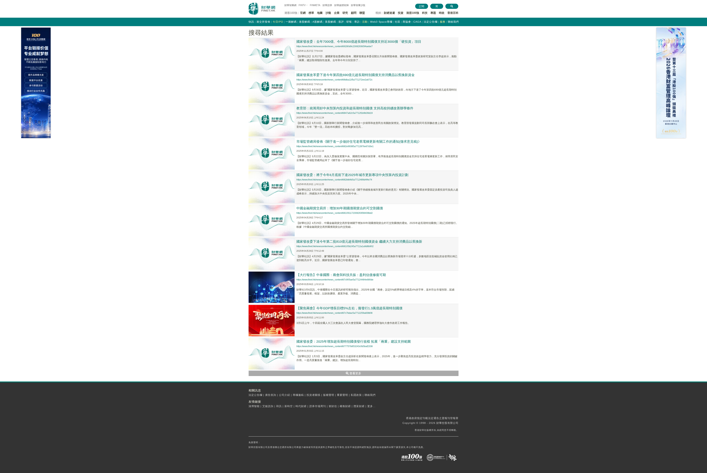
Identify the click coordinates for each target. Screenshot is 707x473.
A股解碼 (317, 21)
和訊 (279, 406)
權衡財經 (345, 406)
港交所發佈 (263, 21)
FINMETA (315, 5)
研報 (349, 21)
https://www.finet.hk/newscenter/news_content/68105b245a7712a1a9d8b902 (335, 246)
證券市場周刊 (317, 406)
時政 (441, 12)
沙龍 (328, 12)
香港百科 (452, 12)
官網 (303, 12)
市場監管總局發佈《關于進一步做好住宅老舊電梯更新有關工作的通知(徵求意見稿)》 (358, 141)
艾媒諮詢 (267, 406)
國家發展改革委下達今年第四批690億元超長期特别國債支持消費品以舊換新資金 (355, 75)
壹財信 (333, 406)
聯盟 (362, 12)
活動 (365, 21)
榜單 (311, 12)
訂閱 (421, 6)
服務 (442, 21)
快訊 (251, 21)
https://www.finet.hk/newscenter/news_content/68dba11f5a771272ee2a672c (334, 79)
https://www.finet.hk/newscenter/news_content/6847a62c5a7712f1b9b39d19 (334, 113)
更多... (371, 406)
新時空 (288, 406)
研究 (345, 12)
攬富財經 (359, 406)
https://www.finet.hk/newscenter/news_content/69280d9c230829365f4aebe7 (334, 46)
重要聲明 (342, 394)
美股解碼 (330, 21)
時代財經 (301, 406)
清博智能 (254, 406)
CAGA (417, 21)
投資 (400, 12)
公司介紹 (284, 394)
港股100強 (412, 12)
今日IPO (278, 21)
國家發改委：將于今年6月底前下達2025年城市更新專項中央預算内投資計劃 (352, 175)
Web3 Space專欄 (381, 21)
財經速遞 (389, 12)
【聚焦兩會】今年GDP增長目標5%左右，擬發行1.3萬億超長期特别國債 (349, 308)
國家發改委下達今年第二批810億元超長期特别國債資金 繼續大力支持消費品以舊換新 (359, 241)
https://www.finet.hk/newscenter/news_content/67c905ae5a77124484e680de (334, 279)
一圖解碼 (291, 21)
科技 (425, 12)
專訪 (357, 21)
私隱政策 (356, 394)
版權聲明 (328, 394)
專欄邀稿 (298, 394)
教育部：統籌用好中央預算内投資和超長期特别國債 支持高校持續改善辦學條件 (354, 108)
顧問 (353, 12)
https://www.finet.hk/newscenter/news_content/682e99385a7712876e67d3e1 (335, 146)
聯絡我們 (453, 21)
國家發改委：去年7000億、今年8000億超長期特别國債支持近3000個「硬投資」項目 (358, 41)
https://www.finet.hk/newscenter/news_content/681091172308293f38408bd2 (334, 213)
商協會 (407, 21)
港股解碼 (304, 21)
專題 (433, 12)
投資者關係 (313, 394)
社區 (397, 21)
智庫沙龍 (358, 5)
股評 (341, 21)
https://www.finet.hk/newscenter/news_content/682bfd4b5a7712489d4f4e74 (334, 179)
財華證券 (327, 5)
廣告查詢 (270, 394)
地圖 (320, 12)
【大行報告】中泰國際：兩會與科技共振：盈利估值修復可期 (341, 275)
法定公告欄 (430, 21)
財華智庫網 (290, 5)
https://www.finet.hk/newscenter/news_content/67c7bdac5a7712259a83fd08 (334, 313)
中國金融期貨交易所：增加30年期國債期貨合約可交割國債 (339, 208)
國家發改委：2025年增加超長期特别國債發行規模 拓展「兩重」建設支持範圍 (353, 341)
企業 (337, 12)
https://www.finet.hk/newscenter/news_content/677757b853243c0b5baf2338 (334, 346)
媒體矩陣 (341, 5)
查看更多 (355, 373)
